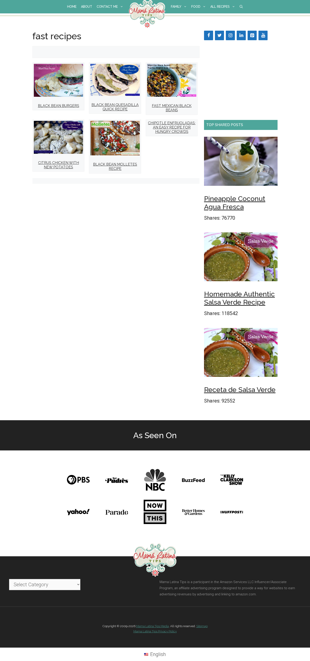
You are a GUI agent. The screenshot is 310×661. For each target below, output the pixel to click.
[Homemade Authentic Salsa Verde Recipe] (241, 258)
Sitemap (202, 626)
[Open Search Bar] (241, 6)
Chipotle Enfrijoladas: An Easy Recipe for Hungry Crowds (171, 127)
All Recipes (220, 6)
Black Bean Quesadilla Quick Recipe (115, 107)
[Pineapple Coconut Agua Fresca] (241, 163)
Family (176, 6)
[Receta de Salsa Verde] (241, 354)
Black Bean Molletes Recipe (115, 166)
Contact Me (107, 6)
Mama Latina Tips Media (152, 626)
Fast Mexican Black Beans (172, 108)
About (86, 6)
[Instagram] (230, 35)
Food (195, 6)
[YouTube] (263, 35)
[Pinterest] (252, 35)
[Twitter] (219, 35)
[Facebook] (208, 35)
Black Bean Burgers (58, 106)
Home (71, 6)
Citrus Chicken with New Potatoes (58, 165)
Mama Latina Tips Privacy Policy (155, 631)
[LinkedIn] (241, 35)
